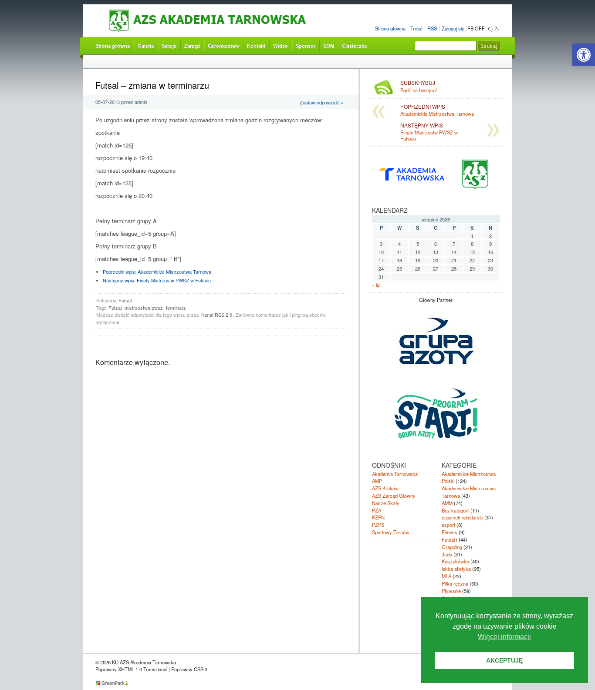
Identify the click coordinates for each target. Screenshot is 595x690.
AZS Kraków (385, 488)
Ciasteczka (354, 45)
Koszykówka (455, 561)
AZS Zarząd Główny (394, 495)
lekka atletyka (456, 568)
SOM (328, 45)
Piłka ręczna (455, 583)
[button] (583, 55)
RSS (432, 28)
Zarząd (192, 45)
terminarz (176, 307)
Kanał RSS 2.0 (216, 314)
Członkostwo (223, 45)
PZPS (378, 524)
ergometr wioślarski (462, 517)
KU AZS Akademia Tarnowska (226, 21)
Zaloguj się (453, 28)
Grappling (452, 546)
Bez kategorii (455, 510)
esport (448, 524)
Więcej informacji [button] (504, 636)
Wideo (280, 45)
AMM (447, 502)
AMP (377, 480)
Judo (447, 554)
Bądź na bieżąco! (418, 87)
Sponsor (305, 45)
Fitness (449, 532)
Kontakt (256, 45)
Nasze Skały (385, 502)
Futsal (125, 300)
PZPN (378, 517)
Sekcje (169, 45)
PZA (376, 510)
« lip (376, 284)
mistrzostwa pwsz (144, 307)
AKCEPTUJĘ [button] (504, 660)
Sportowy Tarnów (390, 532)
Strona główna (390, 28)
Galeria (146, 45)
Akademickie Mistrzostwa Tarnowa (157, 271)
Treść (416, 28)
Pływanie (451, 590)
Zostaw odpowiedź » (321, 102)
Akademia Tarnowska (395, 473)
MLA (446, 576)
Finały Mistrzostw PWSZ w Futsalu (157, 280)
